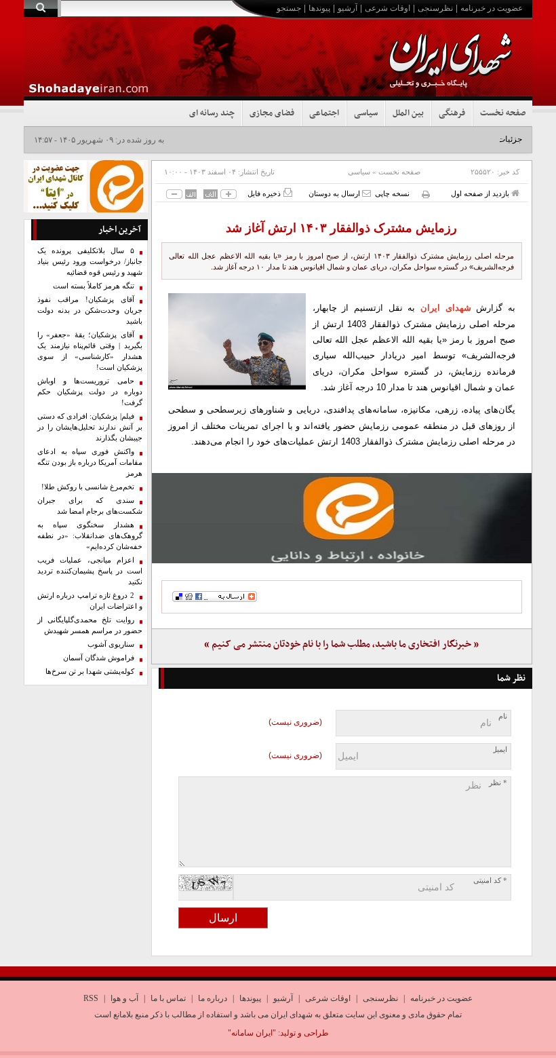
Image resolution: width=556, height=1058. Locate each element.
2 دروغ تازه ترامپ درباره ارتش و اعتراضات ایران (89, 601)
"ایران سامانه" (252, 1033)
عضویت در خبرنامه (491, 8)
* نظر (498, 783)
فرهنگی (452, 113)
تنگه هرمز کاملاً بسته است (93, 286)
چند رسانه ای (212, 113)
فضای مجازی (272, 113)
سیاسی (366, 113)
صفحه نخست (502, 113)
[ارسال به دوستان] (366, 193)
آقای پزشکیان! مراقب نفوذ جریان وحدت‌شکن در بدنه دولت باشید (89, 310)
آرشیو (347, 8)
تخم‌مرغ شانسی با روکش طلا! (87, 487)
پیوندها (319, 8)
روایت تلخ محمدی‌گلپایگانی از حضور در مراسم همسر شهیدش (89, 625)
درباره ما (212, 998)
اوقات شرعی (387, 8)
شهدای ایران (445, 308)
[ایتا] (342, 518)
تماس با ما (168, 998)
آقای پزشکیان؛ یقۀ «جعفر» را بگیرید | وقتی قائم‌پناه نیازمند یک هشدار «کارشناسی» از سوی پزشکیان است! (89, 351)
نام (502, 716)
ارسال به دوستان (335, 193)
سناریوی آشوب (110, 644)
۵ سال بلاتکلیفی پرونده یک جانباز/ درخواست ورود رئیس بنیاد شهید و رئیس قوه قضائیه (89, 261)
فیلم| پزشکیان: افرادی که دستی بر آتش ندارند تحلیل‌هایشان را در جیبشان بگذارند (89, 427)
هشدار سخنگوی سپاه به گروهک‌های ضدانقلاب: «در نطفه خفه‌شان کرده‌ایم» (89, 535)
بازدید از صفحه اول (481, 193)
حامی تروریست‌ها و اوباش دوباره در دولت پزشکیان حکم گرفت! (89, 392)
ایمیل (499, 749)
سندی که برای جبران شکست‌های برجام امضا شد (89, 506)
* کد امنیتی (490, 880)
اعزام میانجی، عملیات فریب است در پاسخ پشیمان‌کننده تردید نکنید (89, 571)
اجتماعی (324, 113)
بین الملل (408, 113)
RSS (90, 998)
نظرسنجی (435, 8)
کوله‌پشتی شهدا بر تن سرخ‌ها (89, 671)
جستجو (289, 8)
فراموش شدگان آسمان (98, 658)
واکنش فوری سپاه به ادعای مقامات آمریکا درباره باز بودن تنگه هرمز (89, 462)
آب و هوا (124, 998)
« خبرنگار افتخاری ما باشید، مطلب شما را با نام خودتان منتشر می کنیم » (341, 644)
